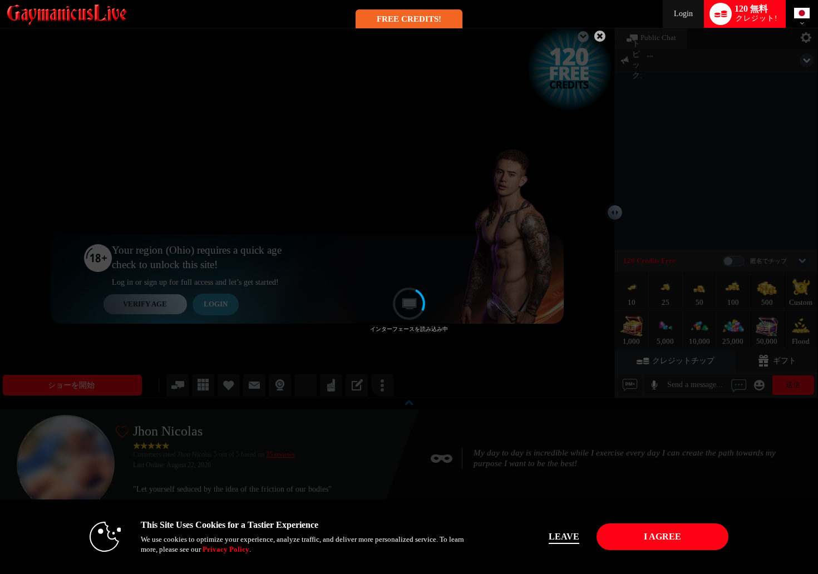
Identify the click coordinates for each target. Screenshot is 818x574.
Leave (564, 536)
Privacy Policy (226, 549)
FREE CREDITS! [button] (409, 18)
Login (683, 13)
